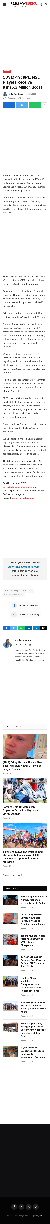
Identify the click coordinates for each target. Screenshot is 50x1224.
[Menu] (4, 4)
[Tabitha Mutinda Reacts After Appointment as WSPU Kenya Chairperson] (10, 939)
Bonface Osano (17, 94)
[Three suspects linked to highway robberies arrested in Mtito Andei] (10, 900)
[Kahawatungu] (24, 4)
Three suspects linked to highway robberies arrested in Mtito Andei (34, 899)
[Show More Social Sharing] (44, 105)
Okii (40, 1215)
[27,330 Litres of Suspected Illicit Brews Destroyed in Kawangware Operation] (10, 1051)
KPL (31, 590)
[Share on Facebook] (9, 105)
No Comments (10, 98)
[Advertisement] (25, 39)
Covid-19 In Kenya (11, 590)
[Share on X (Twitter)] (22, 105)
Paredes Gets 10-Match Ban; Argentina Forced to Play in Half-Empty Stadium (21, 810)
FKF (24, 590)
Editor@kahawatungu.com (20, 486)
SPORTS (7, 71)
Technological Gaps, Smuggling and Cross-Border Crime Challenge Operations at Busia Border (33, 1030)
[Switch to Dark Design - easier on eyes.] (41, 4)
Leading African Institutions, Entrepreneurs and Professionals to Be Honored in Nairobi (31, 984)
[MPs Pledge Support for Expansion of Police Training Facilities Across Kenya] (10, 1006)
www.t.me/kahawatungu (24, 498)
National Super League (13, 595)
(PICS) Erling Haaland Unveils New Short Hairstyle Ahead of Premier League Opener (22, 766)
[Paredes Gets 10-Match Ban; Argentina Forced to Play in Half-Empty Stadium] (25, 790)
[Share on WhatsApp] (35, 105)
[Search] (45, 4)
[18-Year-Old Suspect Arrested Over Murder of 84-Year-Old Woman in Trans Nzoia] (10, 960)
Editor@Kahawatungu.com (24, 566)
